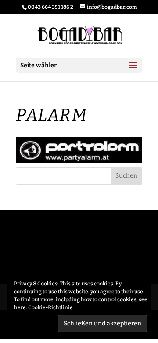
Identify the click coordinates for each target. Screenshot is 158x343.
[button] (79, 150)
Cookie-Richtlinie (50, 307)
